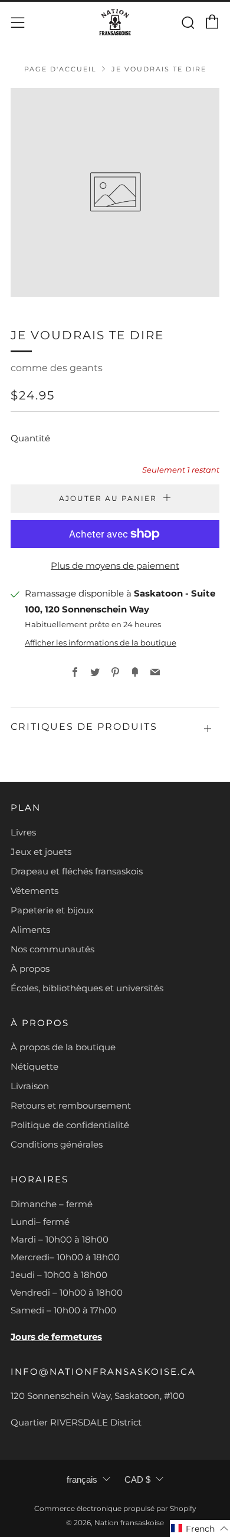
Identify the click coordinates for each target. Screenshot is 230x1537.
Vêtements (34, 890)
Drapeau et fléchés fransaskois (77, 871)
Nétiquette (34, 1066)
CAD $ (137, 1479)
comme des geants (57, 367)
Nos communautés (52, 949)
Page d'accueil (60, 69)
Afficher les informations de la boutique (100, 642)
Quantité (30, 438)
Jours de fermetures (56, 1336)
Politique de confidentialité (70, 1124)
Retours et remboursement (71, 1105)
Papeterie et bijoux (52, 910)
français (82, 1479)
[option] (115, 192)
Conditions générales (57, 1144)
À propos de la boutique (63, 1047)
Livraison (30, 1086)
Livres (23, 832)
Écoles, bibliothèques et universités (87, 988)
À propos (30, 968)
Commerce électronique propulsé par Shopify (115, 1508)
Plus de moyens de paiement (115, 565)
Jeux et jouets (41, 851)
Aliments (30, 929)
